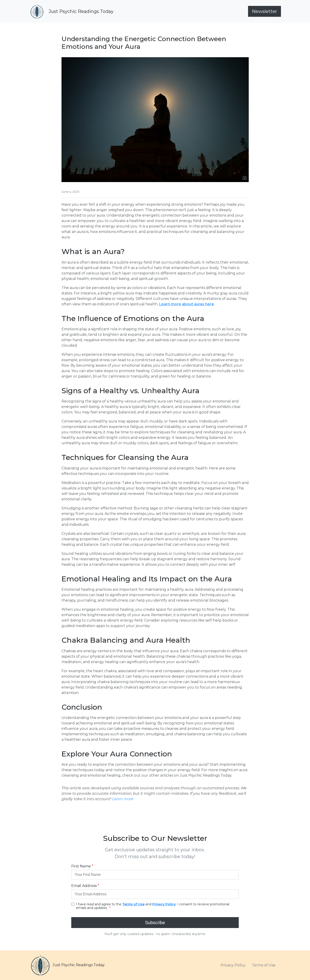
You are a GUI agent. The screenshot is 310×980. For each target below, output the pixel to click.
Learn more (122, 799)
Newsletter (264, 11)
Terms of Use (264, 965)
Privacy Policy (233, 965)
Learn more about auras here (186, 304)
